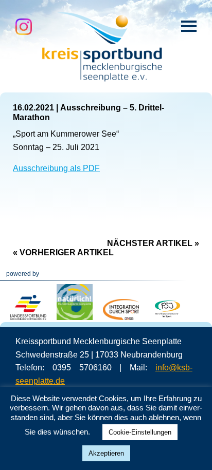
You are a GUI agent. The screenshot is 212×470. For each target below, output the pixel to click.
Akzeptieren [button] (106, 453)
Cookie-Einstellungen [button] (140, 432)
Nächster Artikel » (153, 243)
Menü (189, 26)
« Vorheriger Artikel (63, 252)
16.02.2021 (33, 107)
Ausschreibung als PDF (56, 168)
